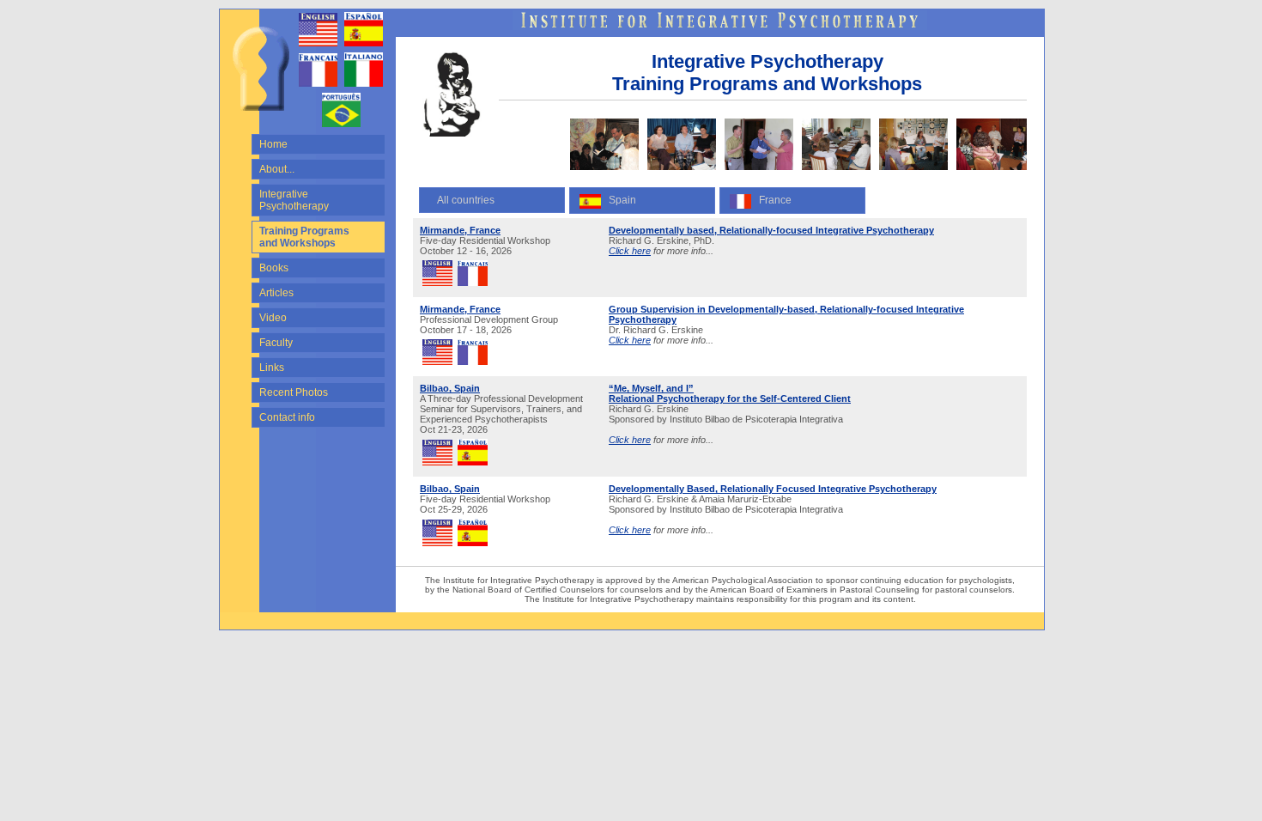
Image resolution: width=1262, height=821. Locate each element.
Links (271, 368)
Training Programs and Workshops (304, 237)
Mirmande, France (460, 230)
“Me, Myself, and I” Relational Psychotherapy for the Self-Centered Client (730, 393)
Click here (630, 251)
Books (273, 268)
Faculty (276, 343)
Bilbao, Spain (450, 388)
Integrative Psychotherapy (294, 200)
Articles (276, 293)
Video (273, 318)
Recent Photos (293, 392)
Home (273, 144)
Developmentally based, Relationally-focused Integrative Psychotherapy (771, 230)
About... (276, 169)
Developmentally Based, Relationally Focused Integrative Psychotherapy (773, 488)
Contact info (287, 417)
